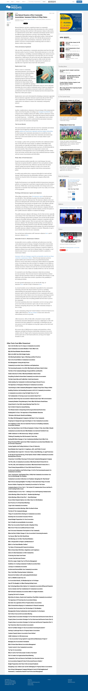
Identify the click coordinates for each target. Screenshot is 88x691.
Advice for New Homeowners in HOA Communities (21, 552)
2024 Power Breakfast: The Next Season (67, 207)
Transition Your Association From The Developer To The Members (24, 608)
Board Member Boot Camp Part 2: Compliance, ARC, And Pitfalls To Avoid (26, 449)
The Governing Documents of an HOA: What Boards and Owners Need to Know (27, 368)
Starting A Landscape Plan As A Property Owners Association (24, 630)
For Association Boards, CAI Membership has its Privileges (23, 580)
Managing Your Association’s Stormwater (18, 641)
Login (73, 1)
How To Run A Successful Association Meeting (20, 614)
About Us (29, 679)
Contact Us (30, 680)
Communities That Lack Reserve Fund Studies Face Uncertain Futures (26, 658)
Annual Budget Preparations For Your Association (20, 519)
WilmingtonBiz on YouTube (72, 247)
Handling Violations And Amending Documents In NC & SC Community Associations (29, 390)
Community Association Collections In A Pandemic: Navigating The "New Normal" (29, 479)
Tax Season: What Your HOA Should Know (18, 536)
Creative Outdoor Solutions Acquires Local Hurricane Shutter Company (70, 83)
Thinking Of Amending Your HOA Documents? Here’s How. (22, 436)
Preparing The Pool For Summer (16, 594)
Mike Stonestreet (31, 19)
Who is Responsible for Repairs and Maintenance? (21, 541)
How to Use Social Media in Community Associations (21, 359)
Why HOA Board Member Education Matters (19, 351)
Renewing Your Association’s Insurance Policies (20, 516)
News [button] (12, 1)
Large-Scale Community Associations (18, 505)
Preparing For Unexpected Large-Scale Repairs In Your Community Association (28, 421)
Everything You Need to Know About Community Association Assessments (27, 376)
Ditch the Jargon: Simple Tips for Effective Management (22, 561)
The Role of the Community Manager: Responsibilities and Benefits (25, 371)
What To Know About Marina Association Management (22, 644)
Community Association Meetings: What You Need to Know (23, 508)
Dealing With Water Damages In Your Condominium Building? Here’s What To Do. (28, 439)
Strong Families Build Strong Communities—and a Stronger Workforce (73, 55)
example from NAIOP (44, 112)
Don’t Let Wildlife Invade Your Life (17, 577)
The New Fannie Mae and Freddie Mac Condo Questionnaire (23, 379)
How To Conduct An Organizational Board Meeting (20, 655)
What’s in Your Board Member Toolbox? (18, 544)
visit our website (32, 312)
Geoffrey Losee (69, 51)
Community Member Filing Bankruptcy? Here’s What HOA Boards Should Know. (28, 401)
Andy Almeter (68, 45)
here (47, 233)
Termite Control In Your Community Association (20, 647)
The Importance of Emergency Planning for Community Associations (25, 384)
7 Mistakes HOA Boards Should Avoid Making (19, 415)
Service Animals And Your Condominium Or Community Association (25, 589)
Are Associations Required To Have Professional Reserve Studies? (25, 661)
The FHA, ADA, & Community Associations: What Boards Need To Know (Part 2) (28, 462)
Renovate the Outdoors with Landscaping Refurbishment (22, 575)
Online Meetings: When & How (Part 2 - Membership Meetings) (24, 494)
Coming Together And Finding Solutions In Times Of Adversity (24, 446)
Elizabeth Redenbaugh (70, 58)
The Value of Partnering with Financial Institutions (21, 547)
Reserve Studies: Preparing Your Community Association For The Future (26, 484)
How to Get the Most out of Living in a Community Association (24, 346)
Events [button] (23, 1)
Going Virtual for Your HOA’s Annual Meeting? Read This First (23, 404)
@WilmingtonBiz (36, 682)
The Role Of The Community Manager (17, 511)
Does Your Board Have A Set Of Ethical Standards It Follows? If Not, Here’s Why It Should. (30, 428)
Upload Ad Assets (71, 682)
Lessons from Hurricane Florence (16, 558)
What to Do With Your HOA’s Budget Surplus (19, 354)
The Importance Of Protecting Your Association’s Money (22, 600)
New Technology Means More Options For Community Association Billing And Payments (30, 586)
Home (8, 1)
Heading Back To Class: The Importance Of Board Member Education (25, 412)
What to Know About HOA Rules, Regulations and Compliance (23, 550)
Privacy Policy (31, 684)
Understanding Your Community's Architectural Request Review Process (26, 382)
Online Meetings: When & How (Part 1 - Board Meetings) (22, 497)
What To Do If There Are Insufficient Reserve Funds (21, 527)
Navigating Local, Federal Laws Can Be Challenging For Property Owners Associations (30, 666)
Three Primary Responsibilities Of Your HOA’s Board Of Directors (24, 467)
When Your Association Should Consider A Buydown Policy (23, 525)
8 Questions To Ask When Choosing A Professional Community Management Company (30, 459)
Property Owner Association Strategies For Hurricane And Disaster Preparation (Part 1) (30, 622)
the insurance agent (37, 196)
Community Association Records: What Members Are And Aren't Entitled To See (28, 431)
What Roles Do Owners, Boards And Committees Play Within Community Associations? (30, 597)
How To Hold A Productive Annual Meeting (19, 407)
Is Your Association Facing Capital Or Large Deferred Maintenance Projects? (27, 639)
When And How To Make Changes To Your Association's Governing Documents (28, 533)
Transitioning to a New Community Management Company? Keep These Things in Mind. (30, 387)
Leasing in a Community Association (17, 566)
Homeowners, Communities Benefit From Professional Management (25, 671)
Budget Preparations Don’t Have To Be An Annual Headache (23, 664)
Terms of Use (30, 683)
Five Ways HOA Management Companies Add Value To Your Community (26, 418)
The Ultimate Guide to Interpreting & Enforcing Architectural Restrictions (27, 409)
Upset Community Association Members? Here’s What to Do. (23, 348)
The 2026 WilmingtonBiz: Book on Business (74, 180)
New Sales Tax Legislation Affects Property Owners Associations (25, 602)
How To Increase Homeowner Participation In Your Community (23, 530)
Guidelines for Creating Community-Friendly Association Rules (24, 564)
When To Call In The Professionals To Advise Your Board (22, 652)
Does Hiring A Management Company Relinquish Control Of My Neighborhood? (28, 669)
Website (8, 20)
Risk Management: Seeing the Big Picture (18, 362)
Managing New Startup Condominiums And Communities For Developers (26, 611)
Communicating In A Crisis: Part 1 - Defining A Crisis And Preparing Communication (29, 491)
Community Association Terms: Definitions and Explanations (23, 365)
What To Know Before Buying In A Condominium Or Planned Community (26, 605)
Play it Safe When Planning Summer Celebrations (20, 572)
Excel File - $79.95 (71, 197)
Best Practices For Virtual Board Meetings (19, 502)
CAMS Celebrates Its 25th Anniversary (18, 636)
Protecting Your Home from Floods (17, 555)
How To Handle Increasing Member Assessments (20, 522)
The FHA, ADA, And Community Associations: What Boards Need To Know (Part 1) (28, 464)
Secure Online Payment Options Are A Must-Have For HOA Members (25, 500)
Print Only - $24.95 (71, 191)
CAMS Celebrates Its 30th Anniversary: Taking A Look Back (23, 433)
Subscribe (70, 679)
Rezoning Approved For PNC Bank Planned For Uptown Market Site (73, 77)
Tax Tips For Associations (15, 650)
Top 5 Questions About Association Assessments (20, 625)
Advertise (70, 680)
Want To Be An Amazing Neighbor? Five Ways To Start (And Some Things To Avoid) (29, 481)
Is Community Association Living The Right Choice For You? (23, 393)
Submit (44, 1)
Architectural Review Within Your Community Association (22, 569)
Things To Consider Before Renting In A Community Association (24, 514)
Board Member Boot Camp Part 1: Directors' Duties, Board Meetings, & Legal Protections (30, 452)
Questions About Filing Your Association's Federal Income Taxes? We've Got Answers (30, 398)
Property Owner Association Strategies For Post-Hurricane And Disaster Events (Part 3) (30, 616)
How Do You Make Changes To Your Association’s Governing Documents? (26, 627)
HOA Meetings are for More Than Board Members (20, 539)
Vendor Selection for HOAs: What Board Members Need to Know (24, 373)
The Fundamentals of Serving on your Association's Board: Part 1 (24, 396)
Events (49, 679)
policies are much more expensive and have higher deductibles (36, 131)
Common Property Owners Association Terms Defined (21, 633)
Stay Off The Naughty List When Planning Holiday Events (22, 583)
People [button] (17, 1)
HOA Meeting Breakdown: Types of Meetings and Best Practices (24, 357)
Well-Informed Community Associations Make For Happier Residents (25, 591)
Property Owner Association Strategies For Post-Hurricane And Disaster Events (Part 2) (30, 619)
